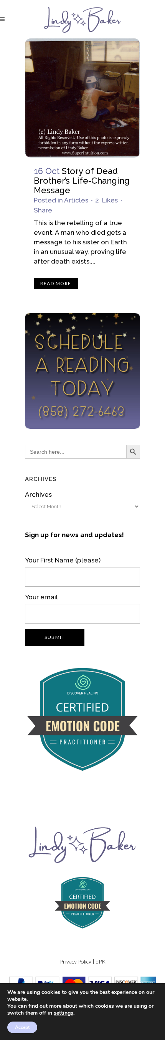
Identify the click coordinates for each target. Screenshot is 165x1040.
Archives (38, 494)
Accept (22, 1027)
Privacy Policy (75, 961)
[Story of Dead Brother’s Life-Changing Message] (82, 98)
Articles (76, 200)
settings (63, 1013)
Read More (55, 283)
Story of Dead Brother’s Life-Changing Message (82, 180)
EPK (101, 961)
